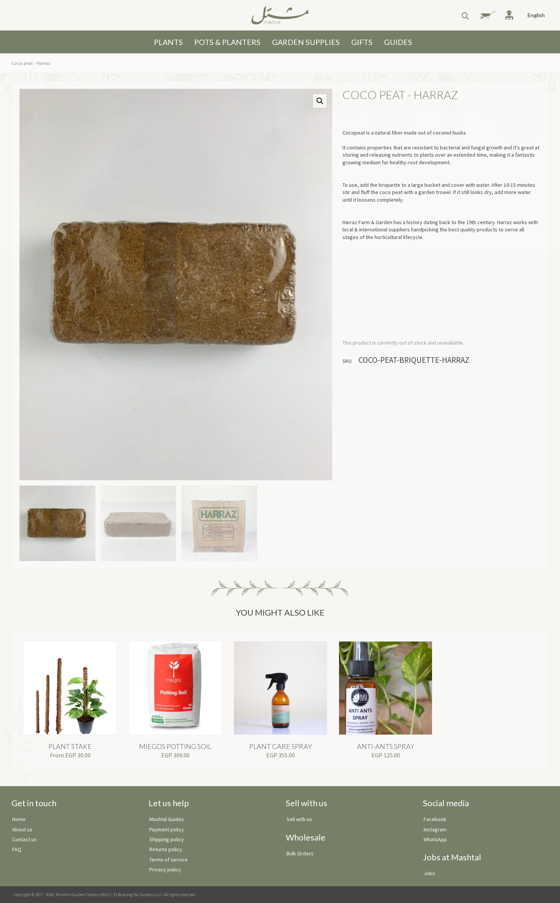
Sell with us (299, 819)
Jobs (429, 873)
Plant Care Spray (280, 746)
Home (19, 819)
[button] (320, 101)
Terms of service (168, 859)
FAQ (16, 849)
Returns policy (165, 849)
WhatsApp (435, 839)
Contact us (24, 839)
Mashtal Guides (166, 819)
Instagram (435, 829)
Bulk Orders (300, 853)
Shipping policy (166, 839)
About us (22, 829)
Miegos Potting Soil (175, 746)
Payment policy (166, 829)
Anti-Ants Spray (385, 746)
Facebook (435, 819)
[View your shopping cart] (484, 15)
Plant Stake (70, 746)
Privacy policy (165, 869)
